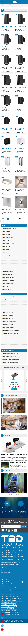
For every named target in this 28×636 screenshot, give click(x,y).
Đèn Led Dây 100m (7, 262)
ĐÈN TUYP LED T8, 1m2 (15, 584)
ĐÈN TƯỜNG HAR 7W (20, 169)
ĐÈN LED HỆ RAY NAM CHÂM (8, 296)
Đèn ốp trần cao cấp (6, 600)
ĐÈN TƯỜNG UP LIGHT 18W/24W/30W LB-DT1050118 (7, 67)
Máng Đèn (5, 265)
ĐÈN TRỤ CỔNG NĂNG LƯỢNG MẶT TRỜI (11, 362)
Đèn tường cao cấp (5, 602)
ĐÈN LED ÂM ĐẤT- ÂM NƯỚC (8, 327)
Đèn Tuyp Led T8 (6, 268)
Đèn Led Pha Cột (16, 596)
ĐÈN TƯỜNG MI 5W (19, 148)
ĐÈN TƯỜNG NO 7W (6, 189)
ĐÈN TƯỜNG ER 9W (19, 209)
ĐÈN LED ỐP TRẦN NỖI (16, 586)
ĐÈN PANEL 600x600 (6, 586)
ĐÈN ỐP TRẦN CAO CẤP (7, 309)
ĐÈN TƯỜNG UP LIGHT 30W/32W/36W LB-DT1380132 (20, 47)
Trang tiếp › (20, 218)
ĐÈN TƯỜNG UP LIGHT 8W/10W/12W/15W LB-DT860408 (20, 128)
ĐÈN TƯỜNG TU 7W (6, 209)
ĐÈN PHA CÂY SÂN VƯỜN (8, 318)
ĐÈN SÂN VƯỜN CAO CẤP (8, 324)
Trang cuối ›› (4, 221)
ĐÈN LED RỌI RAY (5, 584)
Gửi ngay (24, 526)
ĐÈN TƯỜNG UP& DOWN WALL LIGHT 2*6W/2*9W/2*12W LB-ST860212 (7, 47)
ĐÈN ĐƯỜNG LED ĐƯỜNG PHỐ (9, 277)
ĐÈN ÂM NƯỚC (6, 240)
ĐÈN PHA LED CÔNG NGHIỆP (8, 280)
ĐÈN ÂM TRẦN (5, 580)
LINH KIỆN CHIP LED (7, 289)
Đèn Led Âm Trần (6, 249)
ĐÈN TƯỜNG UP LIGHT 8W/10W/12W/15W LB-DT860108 (20, 67)
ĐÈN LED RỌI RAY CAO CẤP (8, 315)
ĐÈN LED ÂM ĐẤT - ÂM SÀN (8, 243)
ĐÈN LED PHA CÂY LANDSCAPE (9, 255)
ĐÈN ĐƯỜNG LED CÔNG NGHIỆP (18, 590)
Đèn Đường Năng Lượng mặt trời (8, 604)
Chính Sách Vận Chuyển (6, 570)
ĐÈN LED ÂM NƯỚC (7, 343)
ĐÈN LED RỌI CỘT (6, 246)
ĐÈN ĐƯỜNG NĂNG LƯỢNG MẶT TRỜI (10, 353)
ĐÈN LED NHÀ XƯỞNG (7, 274)
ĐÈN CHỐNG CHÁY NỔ (6, 596)
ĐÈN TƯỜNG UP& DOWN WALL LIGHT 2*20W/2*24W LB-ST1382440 (7, 87)
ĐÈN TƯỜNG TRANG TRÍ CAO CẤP (9, 306)
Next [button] (26, 380)
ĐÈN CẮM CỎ (12, 580)
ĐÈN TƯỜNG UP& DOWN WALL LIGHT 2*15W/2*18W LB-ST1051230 (20, 87)
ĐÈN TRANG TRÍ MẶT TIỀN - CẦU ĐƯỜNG (11, 330)
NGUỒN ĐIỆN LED (6, 286)
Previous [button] (2, 380)
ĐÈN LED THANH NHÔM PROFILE (9, 228)
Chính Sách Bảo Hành (5, 572)
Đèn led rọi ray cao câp (16, 598)
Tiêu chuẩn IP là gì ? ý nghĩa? (17, 462)
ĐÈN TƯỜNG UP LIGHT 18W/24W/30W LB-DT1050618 (7, 128)
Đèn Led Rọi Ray (6, 252)
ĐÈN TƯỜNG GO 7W (6, 169)
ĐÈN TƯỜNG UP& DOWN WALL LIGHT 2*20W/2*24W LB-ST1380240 (7, 26)
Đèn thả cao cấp (15, 600)
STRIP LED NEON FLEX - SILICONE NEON (11, 333)
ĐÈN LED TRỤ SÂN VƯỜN (8, 237)
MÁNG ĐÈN (4, 588)
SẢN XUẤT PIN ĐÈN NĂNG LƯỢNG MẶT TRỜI (11, 359)
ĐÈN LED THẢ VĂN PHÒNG (8, 271)
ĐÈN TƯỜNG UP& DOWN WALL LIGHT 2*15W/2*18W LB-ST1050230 (20, 26)
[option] (14, 380)
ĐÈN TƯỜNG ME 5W (6, 148)
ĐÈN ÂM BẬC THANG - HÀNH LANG (9, 321)
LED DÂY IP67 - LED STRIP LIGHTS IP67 (10, 336)
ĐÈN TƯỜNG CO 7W (19, 189)
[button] (26, 474)
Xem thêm (7, 19)
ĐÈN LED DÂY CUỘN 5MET (8, 339)
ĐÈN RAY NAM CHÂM (7, 231)
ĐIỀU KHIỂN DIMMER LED (8, 346)
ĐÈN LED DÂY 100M (6, 590)
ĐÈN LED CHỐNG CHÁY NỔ (8, 283)
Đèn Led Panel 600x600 (8, 259)
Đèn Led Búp (17, 614)
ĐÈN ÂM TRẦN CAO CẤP (7, 303)
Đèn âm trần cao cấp (6, 598)
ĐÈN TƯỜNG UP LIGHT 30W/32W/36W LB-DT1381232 (20, 108)
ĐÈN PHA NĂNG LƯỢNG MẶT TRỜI (9, 356)
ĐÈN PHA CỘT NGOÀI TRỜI (8, 312)
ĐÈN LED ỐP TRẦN (6, 234)
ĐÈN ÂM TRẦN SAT (6, 300)
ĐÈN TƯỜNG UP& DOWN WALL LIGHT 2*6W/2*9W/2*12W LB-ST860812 (7, 108)
